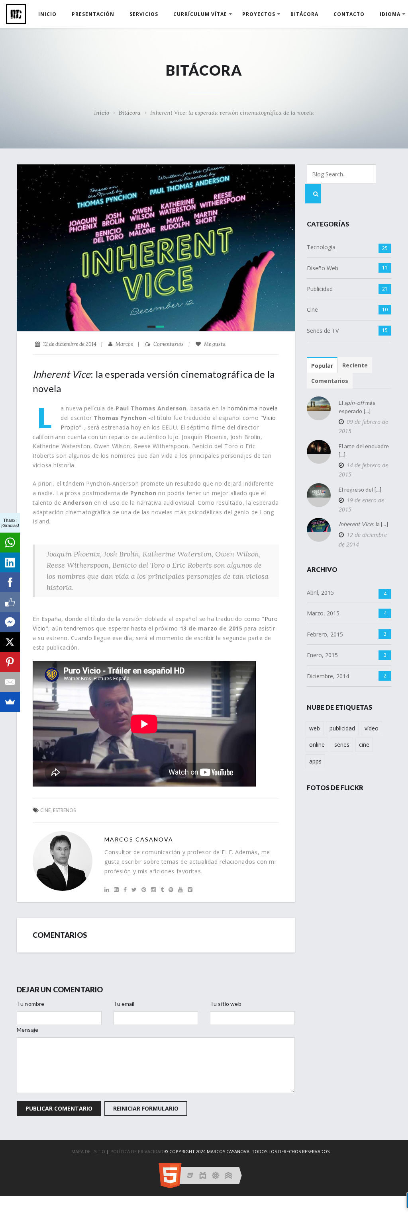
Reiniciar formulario (145, 1108)
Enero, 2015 (322, 655)
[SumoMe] (10, 702)
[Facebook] (10, 582)
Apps (315, 761)
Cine (312, 309)
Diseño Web (322, 268)
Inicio (47, 14)
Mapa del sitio (88, 1151)
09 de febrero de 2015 (363, 426)
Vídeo (372, 728)
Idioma (390, 14)
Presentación (93, 14)
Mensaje (27, 1029)
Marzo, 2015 (323, 613)
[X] (10, 642)
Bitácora (304, 14)
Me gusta (214, 344)
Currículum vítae (200, 14)
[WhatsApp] (10, 542)
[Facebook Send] (10, 622)
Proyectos (258, 14)
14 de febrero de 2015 (363, 469)
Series (341, 744)
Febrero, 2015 (325, 634)
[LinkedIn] (10, 562)
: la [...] (363, 524)
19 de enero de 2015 (361, 504)
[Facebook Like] (10, 602)
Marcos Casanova (138, 839)
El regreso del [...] (360, 489)
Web (314, 728)
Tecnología (321, 247)
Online (317, 744)
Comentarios (168, 344)
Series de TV (323, 330)
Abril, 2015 (320, 592)
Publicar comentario (59, 1108)
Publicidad (320, 289)
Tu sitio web (225, 1003)
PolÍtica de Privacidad (136, 1151)
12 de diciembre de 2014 (363, 539)
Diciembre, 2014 (328, 676)
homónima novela (253, 408)
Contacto (349, 14)
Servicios (143, 14)
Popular (322, 365)
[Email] (10, 682)
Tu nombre (30, 1003)
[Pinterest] (10, 662)
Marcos (123, 344)
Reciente (355, 365)
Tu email (124, 1003)
